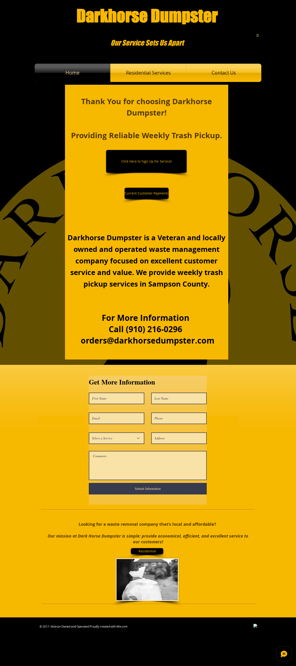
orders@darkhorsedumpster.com (147, 340)
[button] (257, 34)
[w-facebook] (255, 626)
